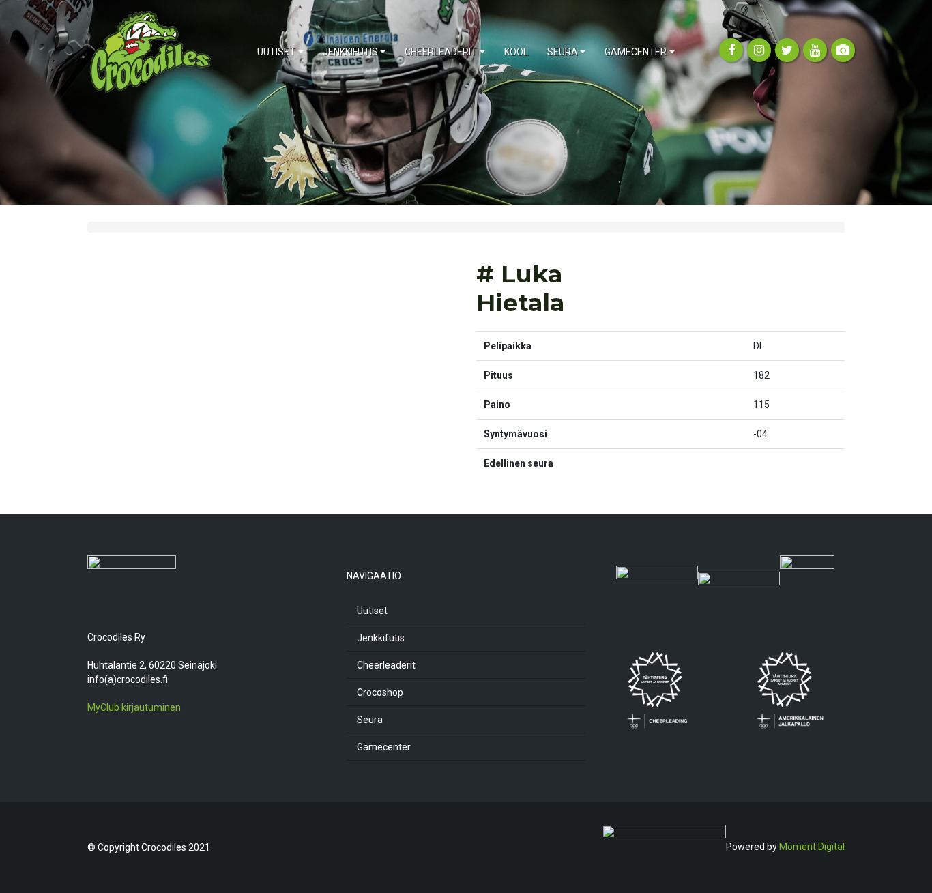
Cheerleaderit (386, 665)
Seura (370, 719)
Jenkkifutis (381, 637)
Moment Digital (812, 846)
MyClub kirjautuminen (134, 707)
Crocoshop (380, 692)
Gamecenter (384, 747)
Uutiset (372, 610)
